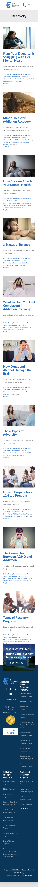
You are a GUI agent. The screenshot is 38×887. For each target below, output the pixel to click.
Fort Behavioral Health (25, 870)
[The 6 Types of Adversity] (19, 415)
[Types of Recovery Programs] (19, 602)
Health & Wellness (11, 107)
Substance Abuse (22, 172)
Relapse (19, 109)
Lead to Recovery (26, 875)
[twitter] (11, 689)
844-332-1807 (11, 699)
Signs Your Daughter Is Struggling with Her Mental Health (19, 57)
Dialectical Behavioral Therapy (23, 104)
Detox (14, 230)
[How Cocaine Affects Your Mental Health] (19, 166)
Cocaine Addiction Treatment (22, 170)
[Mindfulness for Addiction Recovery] (19, 102)
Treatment (21, 294)
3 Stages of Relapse (16, 244)
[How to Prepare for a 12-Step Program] (19, 476)
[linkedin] (11, 693)
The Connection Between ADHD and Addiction (17, 557)
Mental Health (10, 43)
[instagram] (15, 689)
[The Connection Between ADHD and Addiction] (19, 537)
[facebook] (6, 689)
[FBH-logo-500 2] (10, 678)
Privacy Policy (19, 873)
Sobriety (13, 232)
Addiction (19, 168)
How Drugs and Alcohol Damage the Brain (17, 370)
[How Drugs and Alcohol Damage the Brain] (19, 351)
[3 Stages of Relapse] (19, 229)
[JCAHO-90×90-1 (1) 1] (10, 716)
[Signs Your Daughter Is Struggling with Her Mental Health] (19, 38)
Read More (6, 83)
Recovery (22, 45)
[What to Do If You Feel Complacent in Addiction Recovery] (19, 286)
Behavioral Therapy (20, 43)
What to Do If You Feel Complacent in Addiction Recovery (19, 306)
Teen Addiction (24, 482)
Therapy (9, 480)
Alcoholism (21, 480)
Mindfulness (9, 104)
